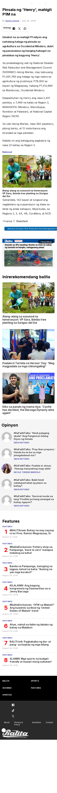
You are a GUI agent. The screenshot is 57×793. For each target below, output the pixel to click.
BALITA (5, 681)
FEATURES (36, 688)
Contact (49, 722)
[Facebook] (14, 29)
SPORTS (35, 681)
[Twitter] (19, 29)
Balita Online (12, 21)
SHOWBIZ (7, 688)
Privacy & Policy (18, 723)
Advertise (36, 722)
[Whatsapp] (25, 29)
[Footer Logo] (15, 733)
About (7, 722)
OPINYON (7, 695)
